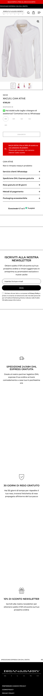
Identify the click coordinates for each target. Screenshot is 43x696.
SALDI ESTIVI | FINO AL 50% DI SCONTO (21, 2)
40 (14, 119)
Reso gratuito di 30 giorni (15, 185)
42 (22, 119)
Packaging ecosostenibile (15, 198)
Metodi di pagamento (13, 192)
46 (6, 125)
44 (30, 119)
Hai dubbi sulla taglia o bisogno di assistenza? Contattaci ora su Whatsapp (21, 112)
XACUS (5, 95)
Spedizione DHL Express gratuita (18, 178)
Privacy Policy (34, 293)
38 (6, 119)
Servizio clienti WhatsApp (15, 172)
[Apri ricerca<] (28, 12)
